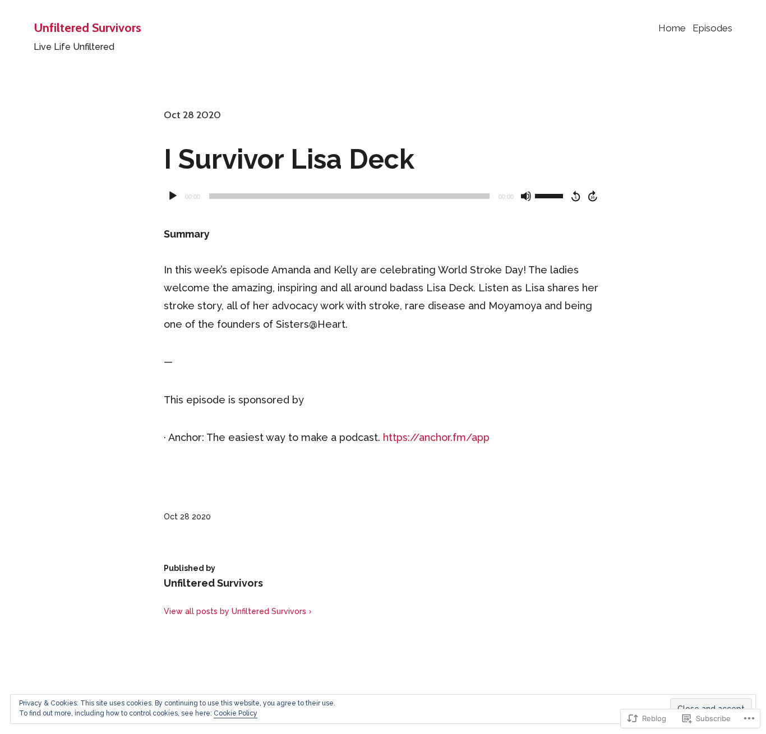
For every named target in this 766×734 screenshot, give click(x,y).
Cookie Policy (235, 713)
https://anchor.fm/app (436, 437)
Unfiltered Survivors (87, 27)
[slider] (550, 195)
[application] (383, 196)
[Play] (172, 196)
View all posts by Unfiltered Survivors (235, 611)
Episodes (712, 28)
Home (672, 28)
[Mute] (526, 196)
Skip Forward (593, 196)
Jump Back (575, 196)
